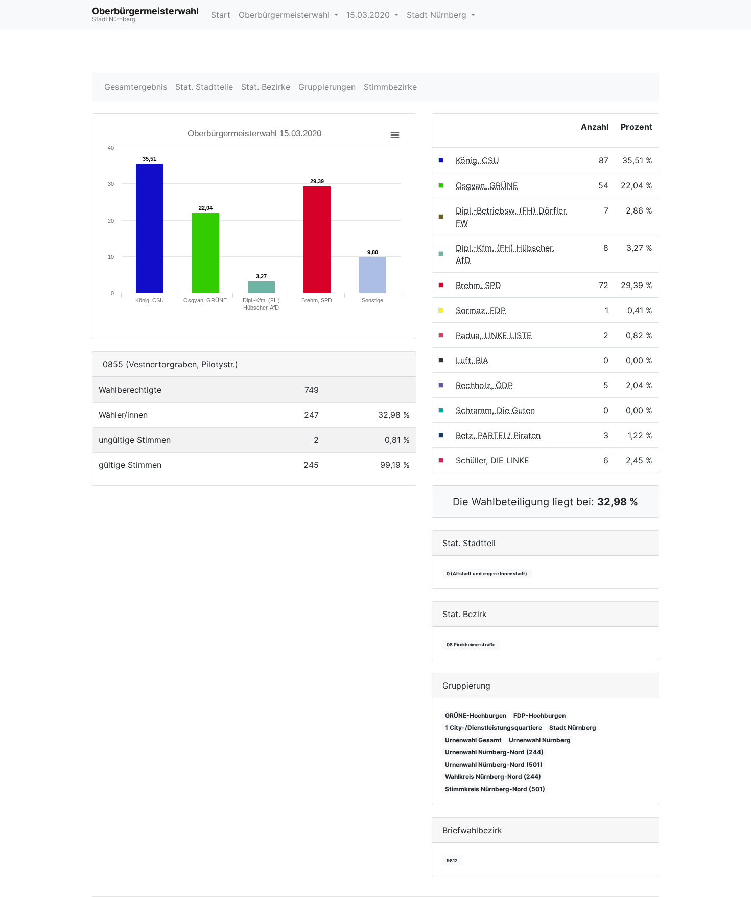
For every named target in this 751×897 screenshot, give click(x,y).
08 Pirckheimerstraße (471, 644)
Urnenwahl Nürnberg (540, 740)
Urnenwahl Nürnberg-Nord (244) (494, 752)
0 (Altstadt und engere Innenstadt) (487, 573)
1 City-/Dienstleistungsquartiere (493, 727)
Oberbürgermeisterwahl (285, 15)
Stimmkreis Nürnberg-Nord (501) (495, 789)
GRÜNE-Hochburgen (475, 715)
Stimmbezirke (390, 87)
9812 (452, 860)
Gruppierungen (327, 87)
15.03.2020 (369, 15)
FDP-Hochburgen (539, 715)
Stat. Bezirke (265, 87)
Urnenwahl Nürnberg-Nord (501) (494, 764)
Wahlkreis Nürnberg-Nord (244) (493, 777)
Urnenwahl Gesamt (473, 740)
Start (220, 15)
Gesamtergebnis (135, 87)
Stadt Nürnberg (438, 15)
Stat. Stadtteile (204, 87)
